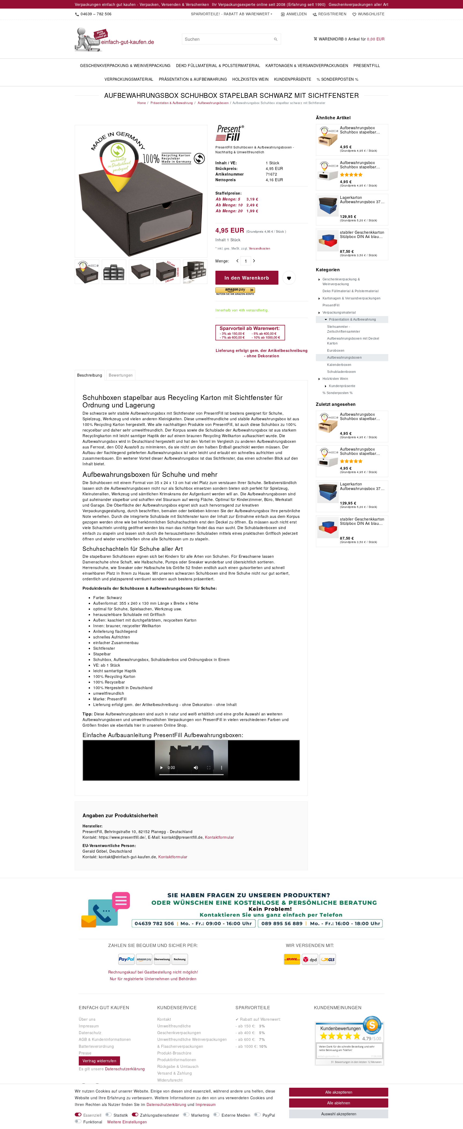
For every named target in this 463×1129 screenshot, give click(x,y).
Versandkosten (259, 248)
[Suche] (276, 39)
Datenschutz (90, 1032)
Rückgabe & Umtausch (178, 1066)
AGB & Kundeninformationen (105, 1039)
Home (141, 103)
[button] (231, 14)
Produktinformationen (176, 1059)
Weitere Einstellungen (127, 1121)
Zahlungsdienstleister (159, 1115)
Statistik (121, 1115)
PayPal (269, 1115)
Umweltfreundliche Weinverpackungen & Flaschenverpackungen (192, 1043)
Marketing (200, 1115)
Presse (85, 1053)
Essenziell (92, 1115)
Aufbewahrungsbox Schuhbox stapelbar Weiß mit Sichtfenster (359, 164)
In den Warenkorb (247, 277)
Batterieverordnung (96, 1046)
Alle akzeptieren (338, 1092)
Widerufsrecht (170, 1080)
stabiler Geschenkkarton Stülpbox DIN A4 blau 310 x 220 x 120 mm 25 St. (362, 234)
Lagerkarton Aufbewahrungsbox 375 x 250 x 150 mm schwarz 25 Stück (362, 199)
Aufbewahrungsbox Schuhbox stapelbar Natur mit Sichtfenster (360, 129)
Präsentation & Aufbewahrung (193, 79)
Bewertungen (121, 375)
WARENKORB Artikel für (351, 39)
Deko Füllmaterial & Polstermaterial (218, 65)
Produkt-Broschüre (174, 1053)
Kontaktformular (219, 837)
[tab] (90, 375)
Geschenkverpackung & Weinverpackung (125, 65)
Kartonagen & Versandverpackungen (307, 65)
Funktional (92, 1121)
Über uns (87, 1019)
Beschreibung (89, 375)
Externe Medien (236, 1115)
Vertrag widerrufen (99, 1060)
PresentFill (366, 65)
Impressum (89, 1025)
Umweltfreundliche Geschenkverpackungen (179, 1029)
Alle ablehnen (338, 1102)
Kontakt (164, 1019)
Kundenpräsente (292, 79)
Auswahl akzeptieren (338, 1113)
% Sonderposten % (338, 79)
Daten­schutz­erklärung (166, 1104)
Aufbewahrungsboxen (213, 103)
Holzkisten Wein (250, 79)
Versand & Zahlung (174, 1073)
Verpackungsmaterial (129, 79)
